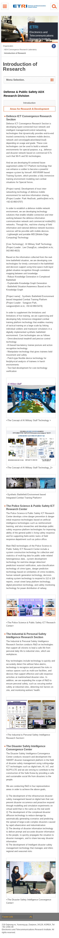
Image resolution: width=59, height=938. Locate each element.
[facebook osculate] (54, 46)
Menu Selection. (15, 79)
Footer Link (7, 917)
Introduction (29, 102)
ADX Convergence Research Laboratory (20, 50)
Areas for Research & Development (29, 109)
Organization (8, 46)
